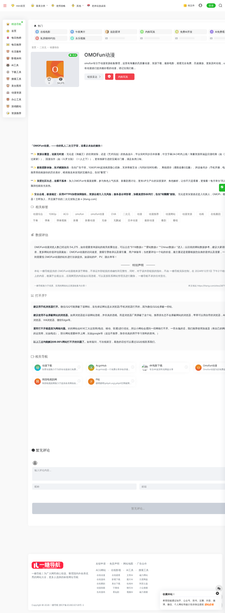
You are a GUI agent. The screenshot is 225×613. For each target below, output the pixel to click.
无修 (104, 220)
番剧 (163, 220)
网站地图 (128, 563)
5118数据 (136, 247)
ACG (65, 213)
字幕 (35, 220)
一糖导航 (54, 605)
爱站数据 (151, 247)
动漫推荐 (154, 213)
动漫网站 (170, 213)
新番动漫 (90, 220)
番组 (175, 220)
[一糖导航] (47, 566)
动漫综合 (54, 47)
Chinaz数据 (167, 247)
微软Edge (62, 319)
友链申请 (101, 563)
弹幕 (47, 220)
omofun (79, 213)
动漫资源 (187, 213)
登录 (211, 5)
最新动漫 (149, 220)
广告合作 (142, 563)
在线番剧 (216, 213)
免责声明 (114, 563)
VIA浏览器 (48, 319)
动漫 (139, 213)
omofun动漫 (97, 213)
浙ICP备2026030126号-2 (71, 605)
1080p (52, 213)
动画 (201, 213)
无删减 (117, 220)
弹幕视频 (61, 220)
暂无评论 (43, 450)
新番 (75, 220)
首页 (34, 47)
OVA (113, 213)
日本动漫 (133, 220)
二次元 (43, 47)
